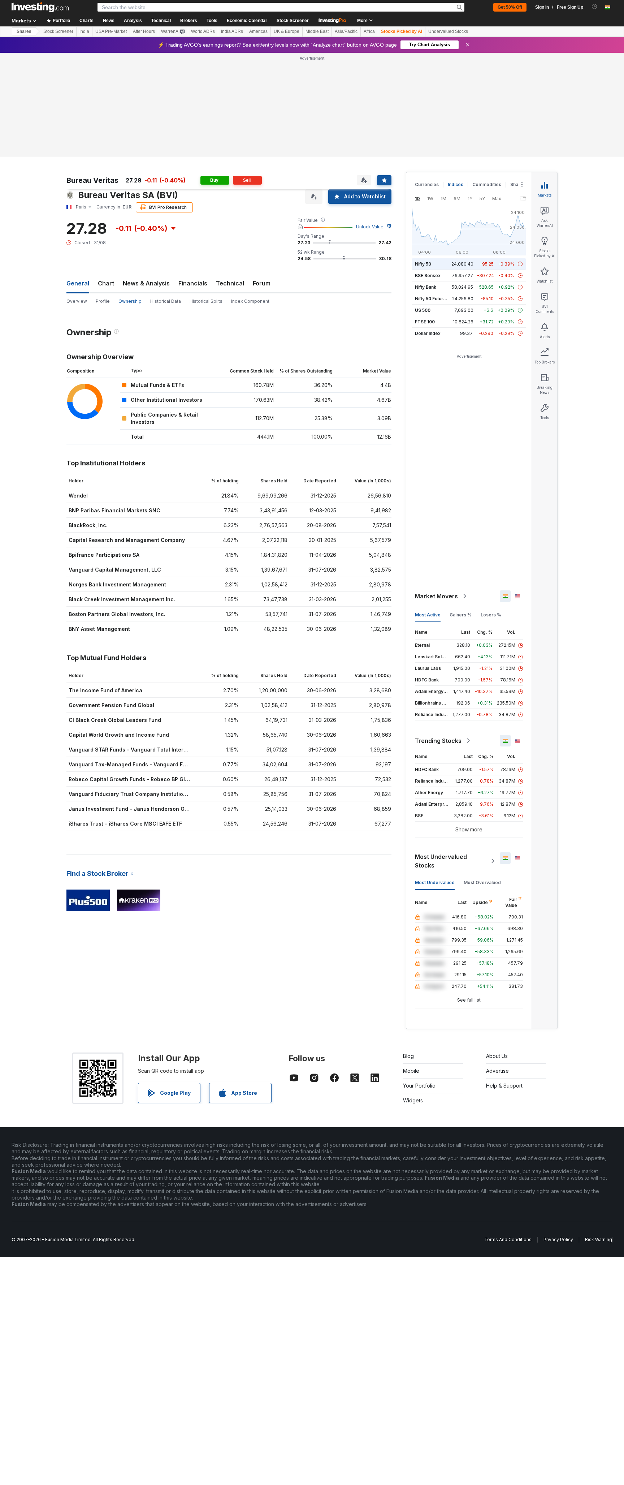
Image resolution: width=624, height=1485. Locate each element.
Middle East (317, 31)
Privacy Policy (558, 1239)
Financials (192, 283)
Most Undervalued (435, 882)
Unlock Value (370, 226)
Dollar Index (428, 333)
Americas (258, 31)
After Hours (144, 31)
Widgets (413, 1100)
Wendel (78, 495)
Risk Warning (598, 1239)
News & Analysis (146, 283)
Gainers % (461, 614)
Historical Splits (206, 301)
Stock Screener (293, 20)
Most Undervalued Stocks (441, 861)
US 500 (422, 310)
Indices (455, 184)
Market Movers (436, 596)
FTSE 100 (425, 321)
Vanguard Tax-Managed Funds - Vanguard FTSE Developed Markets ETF (162, 764)
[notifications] (594, 6)
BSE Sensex (428, 275)
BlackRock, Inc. (88, 525)
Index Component (250, 301)
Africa (369, 31)
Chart (106, 283)
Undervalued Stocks (448, 31)
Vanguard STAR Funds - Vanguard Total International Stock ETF (150, 749)
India (84, 31)
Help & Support (504, 1085)
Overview (76, 301)
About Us (497, 1056)
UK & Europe (286, 31)
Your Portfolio (419, 1085)
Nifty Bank (425, 287)
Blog (408, 1056)
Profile (103, 301)
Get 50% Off (510, 7)
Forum (261, 283)
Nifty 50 (423, 264)
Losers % (491, 614)
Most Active (428, 614)
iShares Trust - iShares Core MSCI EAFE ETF (125, 824)
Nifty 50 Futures (431, 298)
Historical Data (165, 301)
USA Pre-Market (111, 31)
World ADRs (203, 31)
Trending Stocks (438, 740)
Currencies (427, 184)
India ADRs (232, 31)
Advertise (497, 1071)
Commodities (486, 184)
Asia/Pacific (346, 31)
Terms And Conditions (508, 1239)
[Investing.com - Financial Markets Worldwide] (40, 7)
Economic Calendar (247, 20)
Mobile (411, 1071)
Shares (24, 31)
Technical (230, 283)
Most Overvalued (482, 882)
